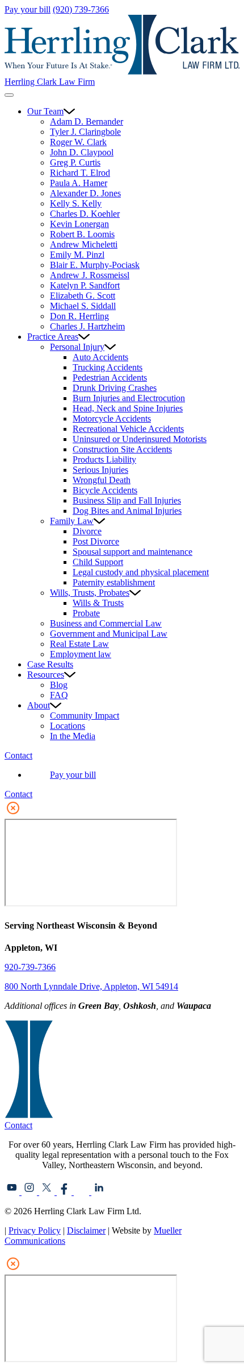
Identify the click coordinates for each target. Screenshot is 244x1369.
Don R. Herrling (79, 316)
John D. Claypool (81, 152)
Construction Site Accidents (122, 449)
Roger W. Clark (78, 142)
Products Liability (104, 459)
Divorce (87, 531)
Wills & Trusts (98, 603)
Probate (86, 613)
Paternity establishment (114, 582)
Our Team (45, 111)
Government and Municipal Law (108, 633)
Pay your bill (28, 9)
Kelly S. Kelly (76, 203)
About (38, 705)
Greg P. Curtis (75, 162)
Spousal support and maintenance (132, 551)
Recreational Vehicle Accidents (128, 429)
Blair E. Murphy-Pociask (95, 265)
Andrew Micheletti (83, 244)
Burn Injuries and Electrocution (129, 398)
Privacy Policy (35, 1230)
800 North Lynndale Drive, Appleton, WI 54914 (91, 986)
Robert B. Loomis (82, 234)
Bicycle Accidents (105, 490)
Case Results (50, 664)
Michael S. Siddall (83, 306)
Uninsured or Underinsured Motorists (140, 439)
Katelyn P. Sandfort (85, 285)
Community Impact (84, 715)
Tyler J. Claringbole (85, 132)
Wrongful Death (102, 480)
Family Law (72, 521)
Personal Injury (77, 347)
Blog (59, 685)
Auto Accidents (100, 357)
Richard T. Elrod (80, 173)
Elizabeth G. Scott (82, 295)
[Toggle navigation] (9, 95)
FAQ (59, 695)
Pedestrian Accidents (110, 377)
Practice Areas (52, 336)
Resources (45, 674)
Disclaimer (86, 1230)
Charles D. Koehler (85, 213)
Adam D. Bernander (86, 121)
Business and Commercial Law (106, 623)
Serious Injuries (100, 470)
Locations (67, 726)
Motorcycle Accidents (112, 418)
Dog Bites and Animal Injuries (127, 511)
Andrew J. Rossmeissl (89, 275)
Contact (18, 755)
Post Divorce (96, 541)
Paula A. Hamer (78, 183)
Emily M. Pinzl (77, 254)
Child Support (98, 562)
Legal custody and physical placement (141, 572)
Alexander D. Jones (85, 193)
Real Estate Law (79, 644)
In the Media (72, 736)
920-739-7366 (30, 967)
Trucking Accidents (107, 367)
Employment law (80, 654)
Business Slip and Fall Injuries (127, 500)
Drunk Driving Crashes (115, 388)
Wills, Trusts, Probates (89, 592)
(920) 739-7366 (81, 9)
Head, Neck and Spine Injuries (128, 408)
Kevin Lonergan (79, 224)
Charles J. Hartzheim (87, 326)
